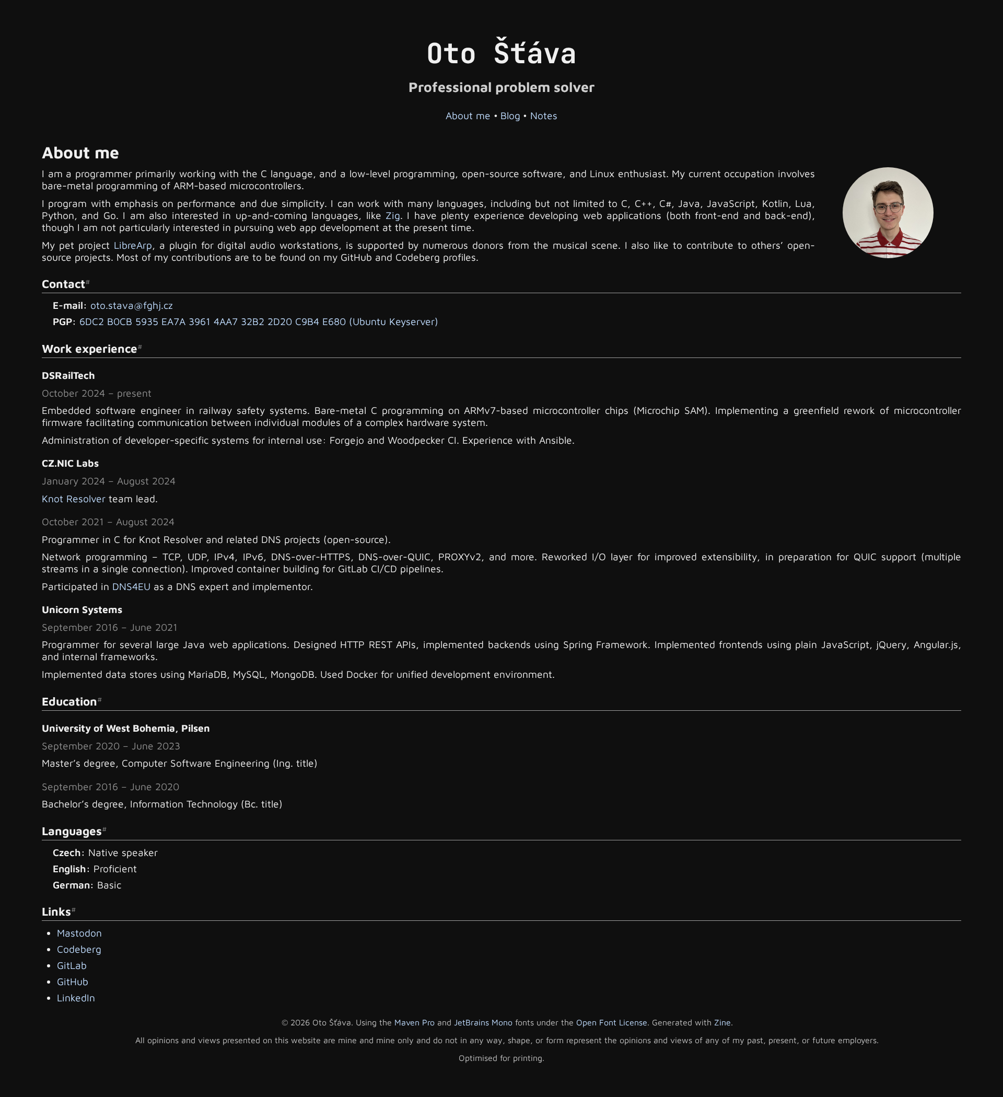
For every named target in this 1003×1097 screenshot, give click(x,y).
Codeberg (79, 949)
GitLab (72, 965)
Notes (543, 115)
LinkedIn (76, 997)
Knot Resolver (74, 498)
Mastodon (79, 933)
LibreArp (133, 245)
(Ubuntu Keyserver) (393, 321)
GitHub (72, 981)
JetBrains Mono (483, 1022)
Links (56, 911)
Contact (63, 283)
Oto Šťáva (501, 53)
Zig (393, 215)
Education (69, 701)
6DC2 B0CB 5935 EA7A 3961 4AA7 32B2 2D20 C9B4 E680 (212, 321)
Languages (72, 831)
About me (468, 115)
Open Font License (611, 1022)
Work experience (89, 348)
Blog (510, 115)
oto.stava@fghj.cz (131, 305)
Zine (722, 1022)
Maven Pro (414, 1022)
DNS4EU (131, 586)
